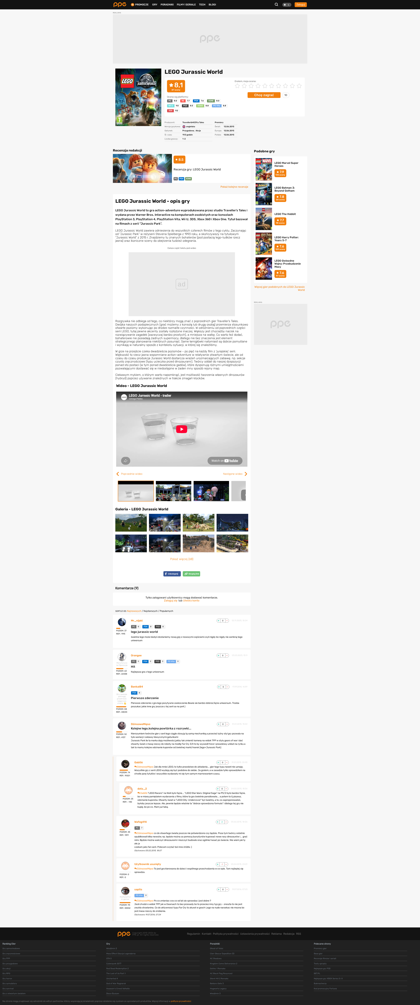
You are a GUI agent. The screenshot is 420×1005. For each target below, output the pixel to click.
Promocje (141, 4)
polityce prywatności (181, 1001)
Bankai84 (137, 686)
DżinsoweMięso (140, 724)
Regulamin (193, 933)
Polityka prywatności (226, 933)
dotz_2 (142, 788)
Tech (202, 4)
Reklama (276, 933)
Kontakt (206, 933)
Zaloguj (300, 4)
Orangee (136, 655)
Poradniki (167, 4)
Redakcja (288, 933)
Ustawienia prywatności (255, 933)
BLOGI (212, 4)
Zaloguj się (170, 600)
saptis (138, 889)
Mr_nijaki (137, 620)
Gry (154, 4)
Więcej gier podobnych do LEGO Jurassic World (279, 288)
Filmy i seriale (186, 4)
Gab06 (138, 762)
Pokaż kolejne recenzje (234, 186)
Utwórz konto (191, 600)
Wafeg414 (140, 821)
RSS (298, 933)
